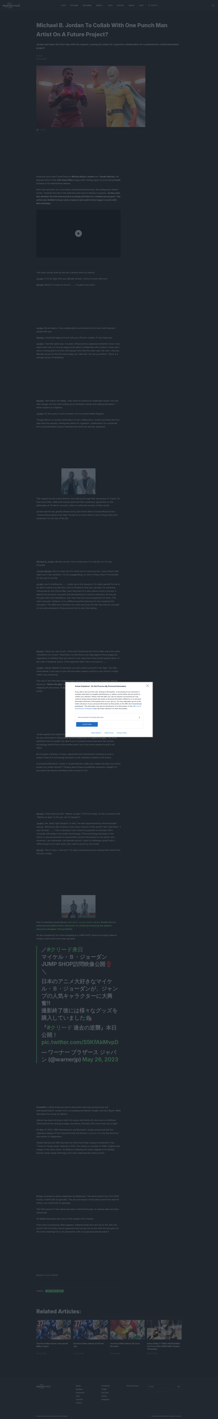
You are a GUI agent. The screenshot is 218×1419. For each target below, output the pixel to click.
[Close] (148, 686)
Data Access (109, 733)
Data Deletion (96, 733)
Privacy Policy (122, 733)
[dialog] (109, 709)
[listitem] (109, 717)
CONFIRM (87, 724)
